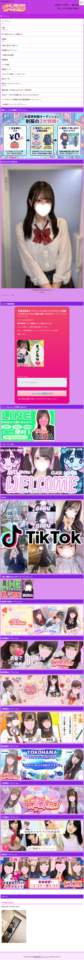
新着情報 (5, 60)
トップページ (6, 21)
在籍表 (4, 39)
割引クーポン (6, 79)
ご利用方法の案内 (8, 55)
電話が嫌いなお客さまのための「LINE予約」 (17, 90)
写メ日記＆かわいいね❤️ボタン (12, 34)
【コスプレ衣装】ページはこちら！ (14, 74)
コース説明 (5, 64)
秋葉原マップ (6, 69)
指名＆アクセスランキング (11, 83)
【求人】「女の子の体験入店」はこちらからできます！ (21, 95)
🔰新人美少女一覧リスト (10, 45)
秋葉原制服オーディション (41, 957)
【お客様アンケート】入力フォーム (14, 104)
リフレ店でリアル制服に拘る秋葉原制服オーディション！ (21, 99)
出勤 (3, 28)
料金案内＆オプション (9, 50)
